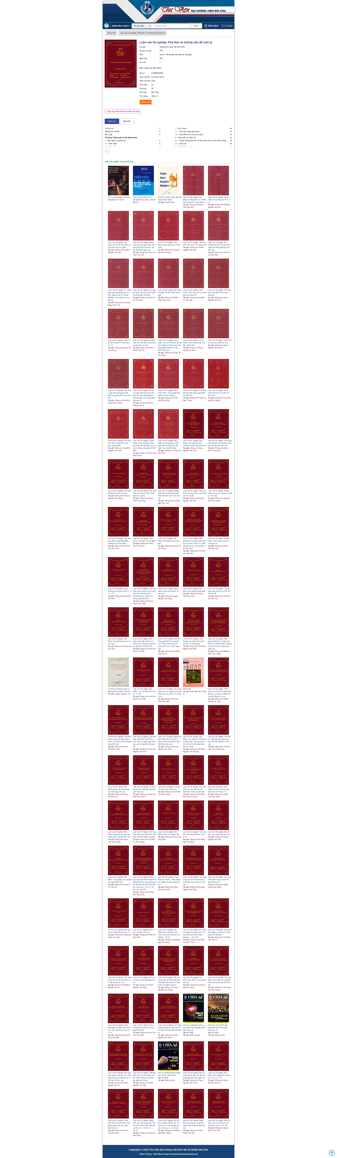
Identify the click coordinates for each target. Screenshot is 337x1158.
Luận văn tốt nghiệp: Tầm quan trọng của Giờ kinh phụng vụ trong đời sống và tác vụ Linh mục (195, 881)
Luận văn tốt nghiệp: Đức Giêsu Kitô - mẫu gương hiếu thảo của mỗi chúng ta (169, 392)
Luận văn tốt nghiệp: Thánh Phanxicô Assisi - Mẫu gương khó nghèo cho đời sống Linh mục (169, 881)
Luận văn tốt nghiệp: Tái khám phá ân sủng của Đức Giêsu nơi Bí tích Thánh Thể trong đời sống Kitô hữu (120, 740)
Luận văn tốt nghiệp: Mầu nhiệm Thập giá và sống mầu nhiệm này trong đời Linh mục (119, 834)
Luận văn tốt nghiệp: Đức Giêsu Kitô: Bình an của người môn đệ (194, 980)
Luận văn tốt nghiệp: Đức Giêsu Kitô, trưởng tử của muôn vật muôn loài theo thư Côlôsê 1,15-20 (169, 933)
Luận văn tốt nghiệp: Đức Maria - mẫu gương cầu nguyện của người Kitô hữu (120, 879)
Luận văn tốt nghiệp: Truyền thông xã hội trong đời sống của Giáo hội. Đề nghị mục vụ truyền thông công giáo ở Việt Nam (144, 445)
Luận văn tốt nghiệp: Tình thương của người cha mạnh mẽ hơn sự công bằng (193, 641)
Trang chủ (111, 32)
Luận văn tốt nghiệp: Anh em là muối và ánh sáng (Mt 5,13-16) (144, 980)
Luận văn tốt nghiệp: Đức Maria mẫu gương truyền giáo (194, 589)
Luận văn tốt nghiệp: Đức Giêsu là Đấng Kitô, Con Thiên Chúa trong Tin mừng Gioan (194, 199)
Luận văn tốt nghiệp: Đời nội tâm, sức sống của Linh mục (219, 833)
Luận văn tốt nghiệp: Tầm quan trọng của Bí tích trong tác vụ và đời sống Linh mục (120, 980)
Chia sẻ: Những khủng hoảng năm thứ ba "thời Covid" (169, 1073)
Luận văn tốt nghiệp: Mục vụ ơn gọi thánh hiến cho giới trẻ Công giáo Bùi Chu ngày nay (194, 1075)
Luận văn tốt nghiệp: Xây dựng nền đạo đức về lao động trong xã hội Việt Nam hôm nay (219, 443)
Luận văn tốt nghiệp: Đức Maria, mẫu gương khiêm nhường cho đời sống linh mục (194, 443)
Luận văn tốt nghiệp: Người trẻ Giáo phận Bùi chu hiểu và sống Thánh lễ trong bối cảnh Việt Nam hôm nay (169, 740)
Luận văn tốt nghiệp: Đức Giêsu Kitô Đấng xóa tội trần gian (169, 540)
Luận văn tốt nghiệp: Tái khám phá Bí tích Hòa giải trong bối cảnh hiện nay (144, 789)
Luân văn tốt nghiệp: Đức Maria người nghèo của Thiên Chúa (169, 244)
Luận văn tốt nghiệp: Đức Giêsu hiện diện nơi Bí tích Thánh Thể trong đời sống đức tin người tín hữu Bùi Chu (144, 642)
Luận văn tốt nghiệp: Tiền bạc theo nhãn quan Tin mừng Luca (195, 243)
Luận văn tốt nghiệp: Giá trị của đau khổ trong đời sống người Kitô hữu (143, 1027)
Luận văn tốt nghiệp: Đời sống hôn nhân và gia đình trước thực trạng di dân (119, 443)
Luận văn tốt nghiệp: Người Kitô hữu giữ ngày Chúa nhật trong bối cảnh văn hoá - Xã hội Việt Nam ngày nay (144, 246)
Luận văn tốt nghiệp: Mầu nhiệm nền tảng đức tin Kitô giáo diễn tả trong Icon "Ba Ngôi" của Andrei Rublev (168, 444)
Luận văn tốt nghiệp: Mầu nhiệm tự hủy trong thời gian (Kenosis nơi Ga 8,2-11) (218, 789)
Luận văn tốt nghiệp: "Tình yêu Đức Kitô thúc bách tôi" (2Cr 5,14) (194, 834)
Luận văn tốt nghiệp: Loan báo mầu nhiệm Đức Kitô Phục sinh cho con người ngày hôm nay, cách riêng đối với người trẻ (144, 741)
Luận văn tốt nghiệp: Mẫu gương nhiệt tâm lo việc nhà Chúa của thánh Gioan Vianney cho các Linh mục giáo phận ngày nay (220, 643)
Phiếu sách (213, 25)
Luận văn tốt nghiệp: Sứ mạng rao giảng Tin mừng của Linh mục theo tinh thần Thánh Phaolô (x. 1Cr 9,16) (194, 933)
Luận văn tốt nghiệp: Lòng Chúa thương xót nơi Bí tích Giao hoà (218, 392)
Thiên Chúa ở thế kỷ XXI (142, 197)
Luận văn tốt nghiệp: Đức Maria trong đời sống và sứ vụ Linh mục (119, 641)
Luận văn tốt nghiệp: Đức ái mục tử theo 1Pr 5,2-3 (143, 930)
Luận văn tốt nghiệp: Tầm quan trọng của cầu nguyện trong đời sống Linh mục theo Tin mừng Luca (170, 693)
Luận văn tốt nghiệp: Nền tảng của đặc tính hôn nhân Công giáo (169, 292)
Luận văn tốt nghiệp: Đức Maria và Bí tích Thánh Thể (168, 833)
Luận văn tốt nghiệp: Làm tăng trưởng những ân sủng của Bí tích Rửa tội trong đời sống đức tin (170, 1029)
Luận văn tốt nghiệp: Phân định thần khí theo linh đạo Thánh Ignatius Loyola (145, 493)
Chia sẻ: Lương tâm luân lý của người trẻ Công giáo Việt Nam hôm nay (194, 1027)
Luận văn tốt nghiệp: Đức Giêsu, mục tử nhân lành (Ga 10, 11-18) (144, 691)
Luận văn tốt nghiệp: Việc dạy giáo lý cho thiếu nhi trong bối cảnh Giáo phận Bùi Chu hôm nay (219, 981)
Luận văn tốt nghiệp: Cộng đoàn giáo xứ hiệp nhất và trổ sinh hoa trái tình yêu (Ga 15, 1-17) (119, 1029)
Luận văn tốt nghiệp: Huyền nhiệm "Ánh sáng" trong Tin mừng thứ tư (218, 540)
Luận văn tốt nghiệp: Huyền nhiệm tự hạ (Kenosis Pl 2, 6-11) (219, 199)
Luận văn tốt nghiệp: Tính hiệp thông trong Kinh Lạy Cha (119, 491)
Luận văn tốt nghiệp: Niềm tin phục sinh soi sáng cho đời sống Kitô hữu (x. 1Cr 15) (219, 1123)
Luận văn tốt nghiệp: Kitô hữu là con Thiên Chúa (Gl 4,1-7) (119, 930)
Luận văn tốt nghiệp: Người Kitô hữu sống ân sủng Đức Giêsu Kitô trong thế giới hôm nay (194, 1124)
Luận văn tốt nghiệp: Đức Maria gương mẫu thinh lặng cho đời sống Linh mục (118, 789)
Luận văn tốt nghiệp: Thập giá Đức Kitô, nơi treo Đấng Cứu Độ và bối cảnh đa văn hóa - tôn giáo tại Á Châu (144, 1076)
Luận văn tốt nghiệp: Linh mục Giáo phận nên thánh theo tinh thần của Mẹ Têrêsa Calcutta (144, 834)
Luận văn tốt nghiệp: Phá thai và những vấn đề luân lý (142, 32)
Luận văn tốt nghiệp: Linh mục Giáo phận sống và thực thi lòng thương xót (219, 879)
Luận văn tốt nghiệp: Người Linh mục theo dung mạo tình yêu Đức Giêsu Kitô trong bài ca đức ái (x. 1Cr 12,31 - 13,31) (144, 1125)
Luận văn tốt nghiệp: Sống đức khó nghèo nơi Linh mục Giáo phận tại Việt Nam (219, 932)
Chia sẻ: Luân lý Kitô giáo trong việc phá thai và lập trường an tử (218, 1027)
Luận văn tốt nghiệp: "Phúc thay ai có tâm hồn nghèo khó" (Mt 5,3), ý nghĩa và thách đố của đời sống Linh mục (219, 693)
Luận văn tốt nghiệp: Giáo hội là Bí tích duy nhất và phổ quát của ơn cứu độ (195, 493)
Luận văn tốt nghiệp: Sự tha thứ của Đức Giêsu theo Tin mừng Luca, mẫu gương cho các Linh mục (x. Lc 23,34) (168, 1124)
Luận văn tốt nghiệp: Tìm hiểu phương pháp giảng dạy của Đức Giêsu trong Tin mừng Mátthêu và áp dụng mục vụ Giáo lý (119, 295)
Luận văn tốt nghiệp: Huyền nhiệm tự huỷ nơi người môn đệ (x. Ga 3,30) (220, 493)
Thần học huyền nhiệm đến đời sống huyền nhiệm (169, 198)
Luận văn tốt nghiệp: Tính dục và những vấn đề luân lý (169, 787)
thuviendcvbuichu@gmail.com (184, 1154)
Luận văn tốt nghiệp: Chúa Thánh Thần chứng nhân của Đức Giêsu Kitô (194, 342)
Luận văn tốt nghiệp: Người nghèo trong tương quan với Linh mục (168, 591)
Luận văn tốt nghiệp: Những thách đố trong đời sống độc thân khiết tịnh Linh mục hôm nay (169, 494)
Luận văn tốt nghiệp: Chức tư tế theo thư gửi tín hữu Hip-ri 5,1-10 (119, 342)
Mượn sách (145, 102)
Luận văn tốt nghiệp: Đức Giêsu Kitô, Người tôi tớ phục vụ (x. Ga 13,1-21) (219, 1075)
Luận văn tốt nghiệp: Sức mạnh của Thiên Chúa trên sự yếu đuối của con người (119, 244)
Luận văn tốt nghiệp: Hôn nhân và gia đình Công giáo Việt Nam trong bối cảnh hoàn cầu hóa (119, 394)
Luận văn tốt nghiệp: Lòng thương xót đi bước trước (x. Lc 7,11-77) (120, 591)
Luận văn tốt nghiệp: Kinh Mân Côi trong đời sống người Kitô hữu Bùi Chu (194, 392)
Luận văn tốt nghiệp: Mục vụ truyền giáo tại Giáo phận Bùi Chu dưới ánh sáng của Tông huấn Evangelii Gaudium (169, 981)
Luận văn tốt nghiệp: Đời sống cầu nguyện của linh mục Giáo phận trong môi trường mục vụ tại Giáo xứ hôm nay (119, 1076)
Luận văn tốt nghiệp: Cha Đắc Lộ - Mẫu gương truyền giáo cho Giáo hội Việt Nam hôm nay (219, 740)
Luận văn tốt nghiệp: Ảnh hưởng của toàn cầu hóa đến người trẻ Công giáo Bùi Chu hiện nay (219, 246)
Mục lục (112, 121)
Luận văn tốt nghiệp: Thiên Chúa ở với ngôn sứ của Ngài (144, 539)
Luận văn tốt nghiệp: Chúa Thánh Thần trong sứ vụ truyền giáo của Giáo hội (195, 292)
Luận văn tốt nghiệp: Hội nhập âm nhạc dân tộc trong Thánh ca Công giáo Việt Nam (144, 292)
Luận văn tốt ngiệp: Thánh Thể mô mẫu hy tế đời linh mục (219, 341)
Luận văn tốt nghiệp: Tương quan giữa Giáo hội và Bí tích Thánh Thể (219, 591)
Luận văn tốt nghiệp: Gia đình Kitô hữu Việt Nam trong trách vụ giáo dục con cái (144, 342)
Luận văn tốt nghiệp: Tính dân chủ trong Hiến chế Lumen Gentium (219, 292)
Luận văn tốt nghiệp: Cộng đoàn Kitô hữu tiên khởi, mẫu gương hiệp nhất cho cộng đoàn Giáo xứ (119, 1124)
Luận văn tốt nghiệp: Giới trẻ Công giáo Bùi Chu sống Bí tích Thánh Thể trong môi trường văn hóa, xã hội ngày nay (169, 643)
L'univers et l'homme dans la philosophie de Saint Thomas (119, 690)
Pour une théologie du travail (119, 197)
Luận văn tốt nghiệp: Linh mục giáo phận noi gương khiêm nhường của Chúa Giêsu (119, 540)
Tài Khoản (228, 25)
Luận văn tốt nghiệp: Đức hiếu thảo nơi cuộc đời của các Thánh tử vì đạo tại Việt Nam (194, 789)
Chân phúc (187, 689)
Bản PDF (127, 121)
